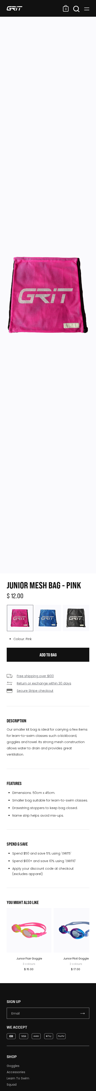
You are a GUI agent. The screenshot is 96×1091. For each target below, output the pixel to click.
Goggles (13, 1066)
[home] (34, 8)
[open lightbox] (48, 295)
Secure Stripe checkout (35, 690)
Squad (12, 1084)
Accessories (16, 1072)
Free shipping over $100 (35, 676)
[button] (66, 8)
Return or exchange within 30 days (44, 683)
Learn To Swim (18, 1078)
